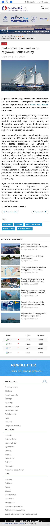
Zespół (8, 491)
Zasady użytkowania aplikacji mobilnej (21, 514)
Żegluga (8, 398)
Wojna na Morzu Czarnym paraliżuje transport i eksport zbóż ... (34, 315)
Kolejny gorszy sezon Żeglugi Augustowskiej (32, 257)
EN (25, 8)
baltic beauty (8, 229)
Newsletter (9, 458)
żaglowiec (7, 224)
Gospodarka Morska (13, 425)
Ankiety (8, 450)
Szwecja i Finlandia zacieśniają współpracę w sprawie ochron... (33, 303)
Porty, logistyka (11, 395)
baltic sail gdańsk (33, 224)
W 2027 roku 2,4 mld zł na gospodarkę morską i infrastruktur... (34, 245)
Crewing (8, 435)
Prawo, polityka (11, 410)
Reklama (8, 483)
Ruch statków (10, 443)
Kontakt (8, 479)
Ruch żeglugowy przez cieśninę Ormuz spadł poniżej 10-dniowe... (33, 291)
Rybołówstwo (10, 414)
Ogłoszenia (9, 447)
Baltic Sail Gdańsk (39, 104)
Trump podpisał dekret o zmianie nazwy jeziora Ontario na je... (33, 268)
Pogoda (8, 454)
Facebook (9, 466)
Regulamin (9, 502)
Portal (7, 487)
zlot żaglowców (24, 229)
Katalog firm (10, 439)
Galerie (8, 462)
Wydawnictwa (10, 494)
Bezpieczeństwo (12, 406)
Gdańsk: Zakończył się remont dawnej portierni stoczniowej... (32, 280)
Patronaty (9, 498)
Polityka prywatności (14, 506)
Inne (7, 418)
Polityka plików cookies (15, 510)
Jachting (8, 402)
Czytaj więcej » (30, 523)
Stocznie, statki (11, 387)
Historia (8, 422)
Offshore (8, 391)
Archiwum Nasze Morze (14, 470)
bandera (19, 224)
